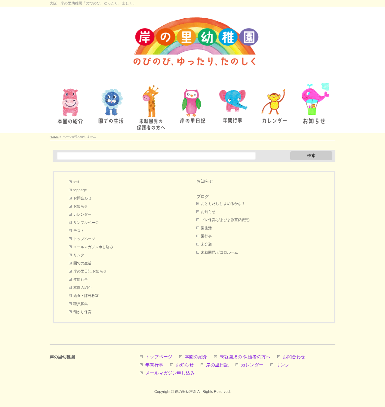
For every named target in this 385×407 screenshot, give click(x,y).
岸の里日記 (217, 365)
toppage (80, 190)
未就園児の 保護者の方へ (245, 357)
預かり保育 (82, 312)
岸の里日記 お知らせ (90, 271)
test (76, 182)
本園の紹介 (82, 287)
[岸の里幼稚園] (192, 76)
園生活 (206, 228)
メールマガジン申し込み (93, 247)
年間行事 (80, 279)
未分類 (206, 244)
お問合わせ (82, 198)
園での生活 (82, 263)
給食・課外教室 (86, 296)
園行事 (206, 236)
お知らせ (80, 206)
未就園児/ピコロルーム (219, 252)
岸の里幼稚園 (185, 392)
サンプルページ (86, 222)
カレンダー (82, 214)
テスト (78, 231)
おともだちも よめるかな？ (223, 204)
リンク (78, 255)
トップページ (84, 239)
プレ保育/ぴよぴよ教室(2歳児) (225, 220)
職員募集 (80, 304)
